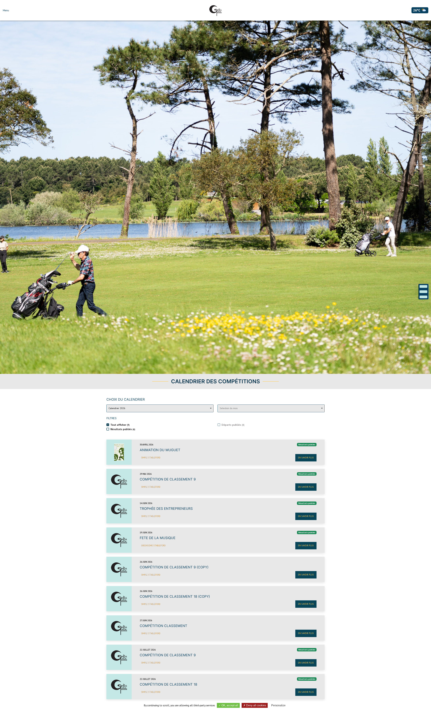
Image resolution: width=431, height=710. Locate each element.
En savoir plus (306, 457)
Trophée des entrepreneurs (166, 509)
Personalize (278, 705)
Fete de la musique (157, 538)
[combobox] (159, 408)
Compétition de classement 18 (168, 684)
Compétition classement (163, 626)
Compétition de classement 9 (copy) (174, 567)
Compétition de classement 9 (168, 479)
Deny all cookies (255, 705)
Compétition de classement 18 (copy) (175, 596)
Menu (6, 10)
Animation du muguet (160, 450)
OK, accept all (229, 705)
